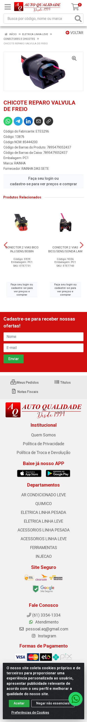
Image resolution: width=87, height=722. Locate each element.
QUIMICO (43, 503)
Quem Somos (43, 435)
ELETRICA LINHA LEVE (43, 521)
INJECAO (43, 556)
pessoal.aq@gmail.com (46, 629)
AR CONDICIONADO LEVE (43, 495)
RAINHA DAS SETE (35, 168)
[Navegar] (5, 245)
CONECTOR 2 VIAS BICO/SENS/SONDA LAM (65, 249)
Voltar (76, 33)
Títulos (65, 382)
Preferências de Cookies (30, 712)
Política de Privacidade (43, 443)
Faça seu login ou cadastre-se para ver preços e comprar (43, 181)
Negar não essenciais (53, 703)
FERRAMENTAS (43, 547)
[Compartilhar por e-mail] (38, 121)
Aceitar (19, 703)
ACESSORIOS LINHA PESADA (44, 530)
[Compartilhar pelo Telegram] (18, 121)
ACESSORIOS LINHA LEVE (44, 539)
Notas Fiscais (27, 392)
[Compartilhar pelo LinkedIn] (28, 121)
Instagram (46, 636)
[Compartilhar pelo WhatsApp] (7, 121)
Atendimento (46, 622)
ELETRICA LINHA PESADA (43, 512)
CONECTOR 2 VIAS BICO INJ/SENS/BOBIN (22, 249)
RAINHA (20, 163)
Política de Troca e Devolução (43, 452)
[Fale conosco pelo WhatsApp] (75, 699)
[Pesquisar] (78, 18)
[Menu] (7, 7)
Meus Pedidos (27, 382)
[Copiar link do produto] (48, 121)
